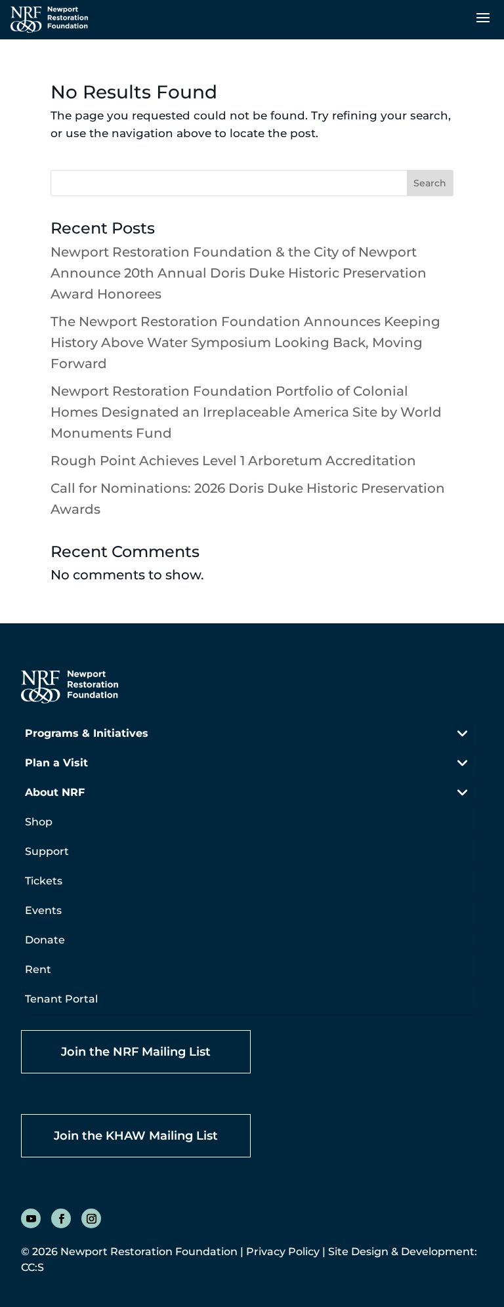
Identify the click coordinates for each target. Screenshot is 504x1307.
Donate (45, 940)
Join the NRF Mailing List (136, 1052)
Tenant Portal (61, 999)
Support (47, 851)
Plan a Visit (56, 763)
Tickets (43, 881)
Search (429, 183)
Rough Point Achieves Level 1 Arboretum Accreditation (233, 460)
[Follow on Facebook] (61, 1218)
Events (43, 910)
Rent (38, 969)
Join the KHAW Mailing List (136, 1136)
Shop (38, 822)
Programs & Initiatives (86, 733)
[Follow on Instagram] (91, 1218)
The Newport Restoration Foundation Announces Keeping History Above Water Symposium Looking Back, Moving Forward (245, 342)
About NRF (55, 792)
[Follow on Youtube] (31, 1218)
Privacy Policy (283, 1251)
